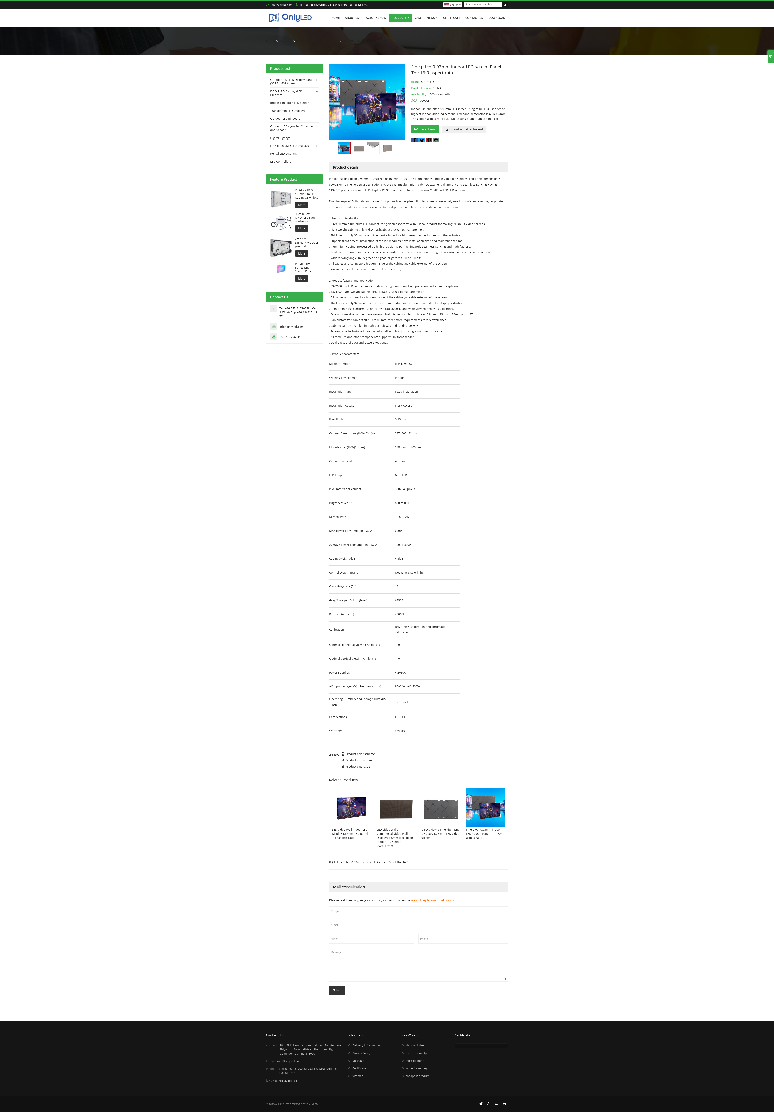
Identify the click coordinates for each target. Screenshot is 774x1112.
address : (272, 1045)
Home (335, 18)
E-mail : (271, 1061)
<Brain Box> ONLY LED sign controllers (305, 217)
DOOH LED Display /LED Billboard (286, 93)
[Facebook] (414, 140)
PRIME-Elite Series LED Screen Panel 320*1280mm (304, 267)
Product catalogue (355, 766)
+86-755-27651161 (291, 337)
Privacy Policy (361, 1053)
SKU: (414, 100)
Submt (337, 990)
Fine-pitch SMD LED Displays (317, 41)
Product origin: (422, 88)
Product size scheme (357, 760)
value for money (416, 1068)
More (301, 205)
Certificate (451, 18)
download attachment (464, 129)
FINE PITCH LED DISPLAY (360, 41)
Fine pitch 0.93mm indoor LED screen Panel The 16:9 (372, 862)
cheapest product (417, 1076)
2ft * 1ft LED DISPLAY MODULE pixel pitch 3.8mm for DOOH (307, 242)
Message (358, 1061)
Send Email (425, 129)
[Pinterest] (429, 140)
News (431, 18)
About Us (352, 18)
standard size (415, 1045)
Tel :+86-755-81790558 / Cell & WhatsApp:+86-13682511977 (334, 4)
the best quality (416, 1053)
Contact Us (474, 18)
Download (497, 18)
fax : (269, 1080)
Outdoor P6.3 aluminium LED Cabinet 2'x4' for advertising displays (306, 194)
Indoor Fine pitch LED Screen (289, 103)
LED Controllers (280, 161)
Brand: (416, 82)
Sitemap (357, 1076)
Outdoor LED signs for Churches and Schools (292, 128)
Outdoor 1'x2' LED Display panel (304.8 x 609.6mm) (291, 81)
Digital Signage (280, 138)
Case (418, 18)
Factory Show (375, 18)
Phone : (271, 1069)
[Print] (436, 140)
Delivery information (366, 1045)
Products (399, 18)
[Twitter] (421, 140)
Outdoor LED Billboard (285, 118)
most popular (415, 1061)
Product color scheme (358, 754)
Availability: (419, 94)
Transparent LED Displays (287, 111)
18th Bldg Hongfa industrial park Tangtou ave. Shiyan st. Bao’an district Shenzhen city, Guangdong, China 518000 (311, 1049)
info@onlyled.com (281, 4)
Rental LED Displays (283, 153)
